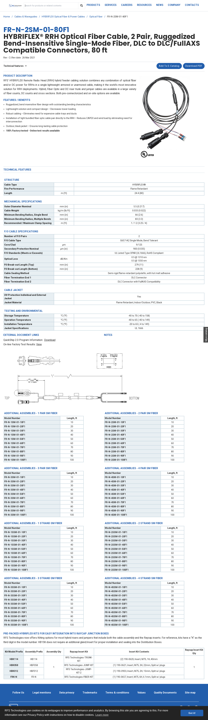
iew (40, 344)
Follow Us (18, 692)
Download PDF (193, 66)
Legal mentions (41, 692)
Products (93, 5)
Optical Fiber (96, 16)
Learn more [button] (102, 714)
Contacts (192, 5)
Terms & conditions (117, 692)
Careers (126, 5)
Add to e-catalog (169, 66)
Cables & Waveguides (25, 16)
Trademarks (90, 692)
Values (141, 692)
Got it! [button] (191, 713)
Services (111, 5)
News (159, 5)
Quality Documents (165, 692)
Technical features (13, 66)
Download (49, 340)
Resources (144, 5)
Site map (190, 692)
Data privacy (66, 692)
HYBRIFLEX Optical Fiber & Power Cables (63, 16)
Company (174, 5)
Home (6, 16)
